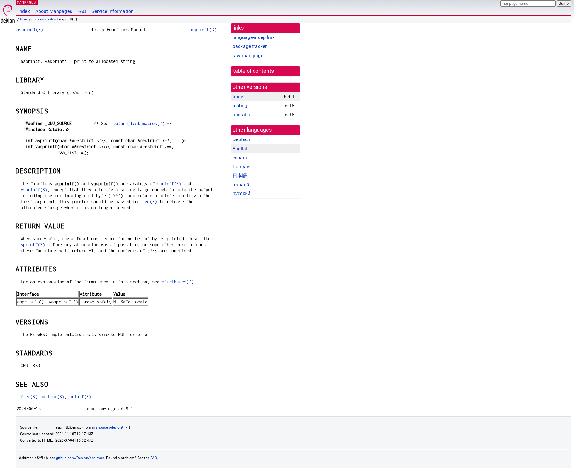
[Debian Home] (7, 12)
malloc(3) (53, 396)
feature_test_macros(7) (137, 123)
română (241, 184)
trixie (24, 19)
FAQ (81, 11)
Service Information (112, 11)
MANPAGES (26, 2)
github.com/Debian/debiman (80, 458)
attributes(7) (177, 281)
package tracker (250, 46)
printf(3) (80, 396)
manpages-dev (43, 19)
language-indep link (254, 37)
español (241, 157)
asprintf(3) (29, 29)
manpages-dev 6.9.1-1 (110, 427)
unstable (242, 114)
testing (240, 105)
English (240, 148)
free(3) (148, 201)
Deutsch (241, 139)
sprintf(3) (169, 183)
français (241, 166)
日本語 (240, 175)
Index (24, 11)
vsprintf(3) (34, 189)
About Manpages (53, 11)
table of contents (253, 71)
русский (241, 193)
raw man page (248, 55)
